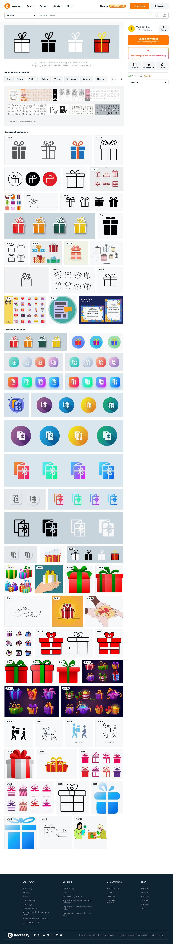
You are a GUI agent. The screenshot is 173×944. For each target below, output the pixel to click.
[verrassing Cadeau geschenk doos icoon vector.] (101, 764)
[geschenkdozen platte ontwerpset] (46, 253)
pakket (32, 79)
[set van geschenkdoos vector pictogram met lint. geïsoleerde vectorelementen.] (49, 226)
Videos (43, 6)
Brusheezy (27, 888)
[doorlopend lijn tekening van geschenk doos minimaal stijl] (41, 202)
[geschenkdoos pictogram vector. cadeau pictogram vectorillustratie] (48, 150)
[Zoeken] (157, 15)
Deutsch (145, 900)
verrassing (72, 79)
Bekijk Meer (108, 109)
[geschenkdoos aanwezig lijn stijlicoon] (108, 150)
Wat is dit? (147, 76)
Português (145, 896)
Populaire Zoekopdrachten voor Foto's (77, 907)
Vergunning (68, 888)
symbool (87, 79)
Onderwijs (27, 904)
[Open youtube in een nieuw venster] (61, 935)
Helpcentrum (113, 888)
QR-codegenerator (31, 922)
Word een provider (111, 901)
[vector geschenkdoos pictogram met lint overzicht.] (55, 832)
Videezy (26, 896)
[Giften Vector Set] (106, 253)
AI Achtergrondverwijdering (35, 918)
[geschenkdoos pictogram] (75, 179)
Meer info (134, 82)
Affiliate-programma (72, 896)
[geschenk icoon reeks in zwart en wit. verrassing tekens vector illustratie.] (63, 528)
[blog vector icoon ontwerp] (62, 310)
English (144, 888)
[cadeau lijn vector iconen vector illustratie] (16, 253)
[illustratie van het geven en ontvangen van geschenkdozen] (104, 611)
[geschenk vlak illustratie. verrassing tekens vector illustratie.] (16, 405)
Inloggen (159, 6)
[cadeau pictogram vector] (110, 226)
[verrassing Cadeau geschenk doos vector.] (29, 797)
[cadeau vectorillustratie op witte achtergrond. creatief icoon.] (26, 280)
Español (144, 892)
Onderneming (29, 900)
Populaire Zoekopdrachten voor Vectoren (77, 901)
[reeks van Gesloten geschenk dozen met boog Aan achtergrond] (102, 671)
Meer (69, 6)
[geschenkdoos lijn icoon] (110, 280)
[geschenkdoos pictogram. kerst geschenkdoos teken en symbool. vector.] (106, 179)
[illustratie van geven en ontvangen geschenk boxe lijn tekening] (27, 611)
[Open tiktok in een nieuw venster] (52, 935)
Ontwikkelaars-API (31, 908)
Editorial (56, 6)
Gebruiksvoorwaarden (127, 935)
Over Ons (111, 896)
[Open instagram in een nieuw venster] (39, 935)
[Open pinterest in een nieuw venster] (48, 935)
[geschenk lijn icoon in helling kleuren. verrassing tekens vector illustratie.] (85, 499)
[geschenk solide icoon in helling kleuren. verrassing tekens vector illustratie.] (63, 470)
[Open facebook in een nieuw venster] (35, 935)
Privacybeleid (143, 935)
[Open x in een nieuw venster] (57, 935)
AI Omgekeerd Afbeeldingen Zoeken (36, 913)
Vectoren (16, 6)
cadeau (44, 79)
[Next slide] (119, 79)
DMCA (66, 892)
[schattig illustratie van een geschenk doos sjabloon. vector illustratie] (67, 611)
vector (57, 79)
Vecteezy (26, 892)
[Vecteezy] (7, 6)
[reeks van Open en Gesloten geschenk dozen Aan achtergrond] (92, 701)
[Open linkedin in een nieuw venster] (44, 935)
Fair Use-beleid (157, 935)
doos (9, 79)
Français (145, 904)
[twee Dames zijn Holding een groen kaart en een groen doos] (90, 832)
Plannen (104, 6)
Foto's (30, 6)
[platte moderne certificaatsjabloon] (101, 310)
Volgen (163, 30)
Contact (110, 892)
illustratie (101, 79)
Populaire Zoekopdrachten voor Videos (77, 914)
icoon (20, 79)
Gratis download (148, 40)
